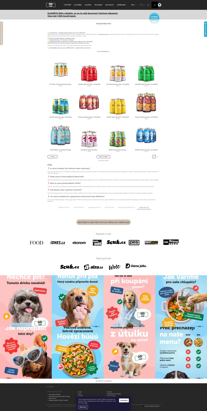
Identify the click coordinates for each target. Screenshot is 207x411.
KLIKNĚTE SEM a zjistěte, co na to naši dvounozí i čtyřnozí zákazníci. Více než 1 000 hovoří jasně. (83, 14)
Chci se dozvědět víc (103, 51)
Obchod (109, 392)
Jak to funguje (111, 395)
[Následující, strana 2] (154, 156)
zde (86, 403)
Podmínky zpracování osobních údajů (59, 396)
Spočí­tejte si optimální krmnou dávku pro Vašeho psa (103, 222)
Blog (79, 394)
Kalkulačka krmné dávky (114, 394)
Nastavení (83, 407)
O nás (80, 392)
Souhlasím (124, 400)
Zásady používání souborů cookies (58, 400)
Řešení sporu (52, 398)
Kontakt (80, 395)
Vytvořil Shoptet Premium (152, 406)
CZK (141, 5)
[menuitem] (67, 5)
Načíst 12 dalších (103, 156)
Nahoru (53, 156)
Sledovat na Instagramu (105, 381)
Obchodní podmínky (54, 394)
